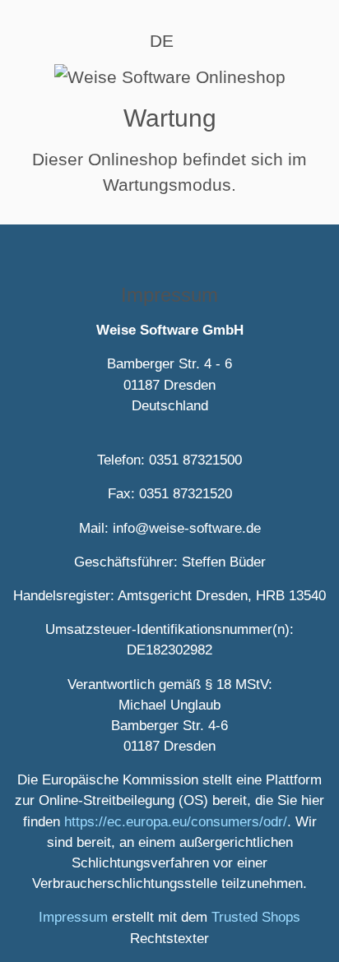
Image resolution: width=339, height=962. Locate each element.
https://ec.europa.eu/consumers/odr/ (175, 822)
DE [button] (162, 40)
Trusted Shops (255, 917)
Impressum (73, 917)
